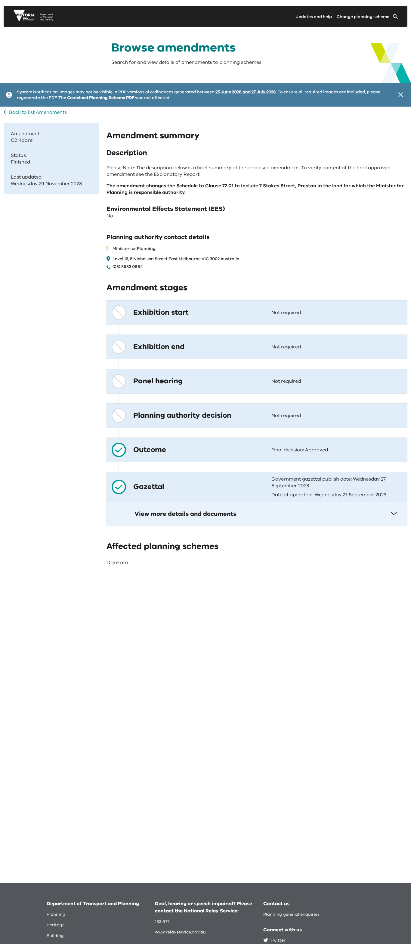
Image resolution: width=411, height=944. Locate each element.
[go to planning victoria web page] (33, 20)
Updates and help (313, 17)
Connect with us (282, 930)
